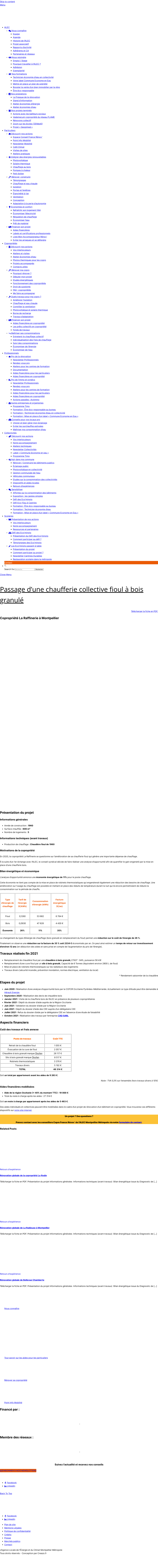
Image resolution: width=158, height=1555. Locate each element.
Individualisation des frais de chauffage (32, 340)
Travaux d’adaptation (23, 316)
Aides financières (21, 230)
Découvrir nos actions (22, 133)
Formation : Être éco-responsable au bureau (34, 409)
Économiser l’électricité (24, 213)
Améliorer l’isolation (22, 300)
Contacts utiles (20, 266)
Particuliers (9, 130)
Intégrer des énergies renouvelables (28, 157)
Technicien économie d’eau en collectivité (33, 77)
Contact (8, 562)
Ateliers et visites (21, 253)
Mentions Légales (12, 1528)
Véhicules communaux (24, 476)
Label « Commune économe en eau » (31, 453)
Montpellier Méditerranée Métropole (21, 1427)
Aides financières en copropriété (29, 323)
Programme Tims (21, 406)
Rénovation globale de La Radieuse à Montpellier (25, 1228)
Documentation (20, 369)
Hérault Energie (11, 992)
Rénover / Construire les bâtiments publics (33, 462)
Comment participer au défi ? (27, 539)
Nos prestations (18, 94)
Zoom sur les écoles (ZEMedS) (28, 124)
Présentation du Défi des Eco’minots (30, 536)
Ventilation (18, 197)
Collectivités (10, 433)
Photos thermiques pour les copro (29, 260)
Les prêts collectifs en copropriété (29, 326)
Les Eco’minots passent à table (26, 546)
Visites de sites (20, 150)
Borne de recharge (22, 313)
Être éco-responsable (23, 90)
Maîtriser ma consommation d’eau (29, 429)
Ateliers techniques (22, 446)
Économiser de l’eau (22, 350)
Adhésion (17, 67)
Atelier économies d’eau (24, 107)
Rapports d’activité (22, 47)
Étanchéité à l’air (21, 193)
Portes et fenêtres (21, 190)
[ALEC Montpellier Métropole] (6, 22)
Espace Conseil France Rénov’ (27, 137)
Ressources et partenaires (25, 529)
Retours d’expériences (23, 486)
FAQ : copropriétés (22, 290)
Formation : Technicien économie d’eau (32, 509)
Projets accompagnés (23, 263)
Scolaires (8, 516)
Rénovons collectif (22, 120)
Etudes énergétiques (23, 280)
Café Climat (18, 147)
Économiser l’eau (21, 220)
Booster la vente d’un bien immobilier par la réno (36, 87)
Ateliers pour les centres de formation (31, 366)
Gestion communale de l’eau (26, 473)
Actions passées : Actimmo (26, 399)
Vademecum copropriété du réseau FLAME (34, 117)
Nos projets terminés (21, 110)
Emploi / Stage (20, 60)
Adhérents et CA (21, 50)
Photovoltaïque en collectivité (27, 469)
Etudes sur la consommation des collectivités (35, 479)
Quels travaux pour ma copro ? (26, 296)
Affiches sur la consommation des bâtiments (34, 493)
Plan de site (10, 1524)
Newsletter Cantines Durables (27, 556)
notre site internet (23, 1110)
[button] (5, 566)
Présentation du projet (24, 549)
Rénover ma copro (20, 270)
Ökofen (38, 1053)
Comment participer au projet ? (28, 552)
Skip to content (7, 1)
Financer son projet (21, 226)
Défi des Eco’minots (22, 499)
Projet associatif (21, 44)
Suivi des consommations (25, 343)
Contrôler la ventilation (24, 306)
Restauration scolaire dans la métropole (32, 559)
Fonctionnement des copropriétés (29, 283)
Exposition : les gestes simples (28, 496)
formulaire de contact (130, 1122)
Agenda (16, 37)
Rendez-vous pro (21, 363)
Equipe (16, 34)
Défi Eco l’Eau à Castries (25, 502)
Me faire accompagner (24, 293)
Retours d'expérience (10, 1169)
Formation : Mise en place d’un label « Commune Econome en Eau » (45, 416)
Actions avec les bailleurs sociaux (29, 114)
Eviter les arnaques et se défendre (29, 240)
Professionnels (11, 353)
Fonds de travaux (21, 330)
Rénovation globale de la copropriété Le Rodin (23, 1175)
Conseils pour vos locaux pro (25, 419)
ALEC (7, 27)
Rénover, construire (20, 177)
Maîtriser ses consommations (25, 333)
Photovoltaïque (20, 160)
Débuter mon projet (22, 276)
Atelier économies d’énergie (26, 104)
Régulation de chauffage (25, 217)
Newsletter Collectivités (24, 449)
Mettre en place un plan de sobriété (30, 84)
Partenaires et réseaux (24, 54)
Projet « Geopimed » (23, 127)
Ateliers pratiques (21, 153)
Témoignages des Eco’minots (27, 542)
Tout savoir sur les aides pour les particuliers (26, 1358)
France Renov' (8, 1455)
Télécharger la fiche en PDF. (144, 611)
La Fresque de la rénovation (26, 97)
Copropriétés (10, 243)
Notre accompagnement (25, 443)
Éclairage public (21, 466)
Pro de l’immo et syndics (23, 379)
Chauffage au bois (22, 167)
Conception (18, 200)
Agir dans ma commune (22, 459)
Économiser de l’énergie (24, 346)
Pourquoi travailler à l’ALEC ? (27, 64)
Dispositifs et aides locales (26, 483)
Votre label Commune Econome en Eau (32, 80)
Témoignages (19, 180)
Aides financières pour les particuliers (31, 373)
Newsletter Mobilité (22, 143)
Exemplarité (19, 70)
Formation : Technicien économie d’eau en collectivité (39, 413)
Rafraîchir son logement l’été (27, 210)
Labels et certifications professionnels (31, 233)
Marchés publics (12, 1541)
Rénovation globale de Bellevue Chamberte (22, 1280)
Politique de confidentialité (17, 1531)
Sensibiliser (17, 489)
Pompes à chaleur (21, 170)
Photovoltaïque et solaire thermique (30, 310)
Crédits (7, 1534)
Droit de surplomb (22, 286)
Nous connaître (18, 30)
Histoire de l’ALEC (21, 40)
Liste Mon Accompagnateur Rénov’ (30, 236)
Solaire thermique (21, 163)
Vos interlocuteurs (22, 250)
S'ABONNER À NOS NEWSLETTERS (19, 1470)
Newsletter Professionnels (26, 359)
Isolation (17, 187)
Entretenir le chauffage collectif (28, 336)
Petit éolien (18, 173)
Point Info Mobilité (22, 140)
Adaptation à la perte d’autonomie (29, 203)
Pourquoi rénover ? (22, 273)
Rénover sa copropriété (15, 1380)
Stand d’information (22, 100)
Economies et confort (21, 207)
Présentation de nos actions (25, 519)
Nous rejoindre (18, 57)
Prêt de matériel (20, 223)
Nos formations (19, 74)
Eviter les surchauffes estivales (28, 426)
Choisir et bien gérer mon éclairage (30, 423)
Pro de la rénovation (21, 356)
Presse (7, 1538)
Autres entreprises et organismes (27, 403)
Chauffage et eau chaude (25, 183)
